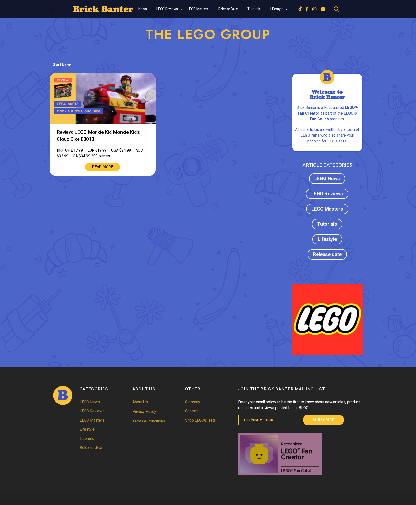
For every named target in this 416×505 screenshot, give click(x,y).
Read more (102, 167)
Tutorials (254, 9)
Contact (191, 411)
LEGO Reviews (167, 9)
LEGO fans (309, 135)
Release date (228, 9)
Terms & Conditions (148, 421)
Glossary (192, 402)
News (142, 9)
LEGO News (327, 178)
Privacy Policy (144, 412)
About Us (140, 402)
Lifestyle (276, 9)
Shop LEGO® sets (200, 420)
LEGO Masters (198, 9)
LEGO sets (336, 141)
